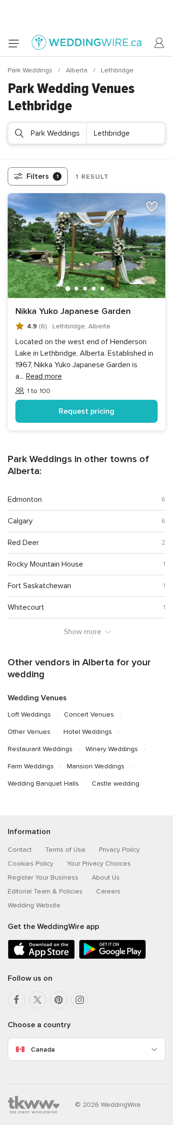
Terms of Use (65, 850)
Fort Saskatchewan (39, 586)
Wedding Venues (37, 698)
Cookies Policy (30, 863)
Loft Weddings (29, 714)
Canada (43, 1049)
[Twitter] (37, 1000)
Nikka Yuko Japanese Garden (73, 311)
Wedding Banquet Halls (43, 783)
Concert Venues (89, 714)
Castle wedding (115, 783)
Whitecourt (26, 607)
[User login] (159, 43)
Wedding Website (34, 905)
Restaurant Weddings (40, 749)
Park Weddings (31, 70)
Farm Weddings (31, 766)
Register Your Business (43, 877)
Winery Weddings (112, 749)
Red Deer (23, 542)
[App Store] (41, 957)
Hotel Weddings (87, 732)
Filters (42, 176)
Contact (20, 850)
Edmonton (25, 499)
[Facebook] (16, 1000)
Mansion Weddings (95, 766)
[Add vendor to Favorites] (151, 206)
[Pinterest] (58, 1000)
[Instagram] (79, 1000)
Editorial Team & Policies (45, 891)
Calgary (20, 521)
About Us (106, 877)
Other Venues (29, 732)
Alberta (77, 70)
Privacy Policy (119, 850)
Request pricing (86, 411)
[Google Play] (112, 957)
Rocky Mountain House (45, 564)
